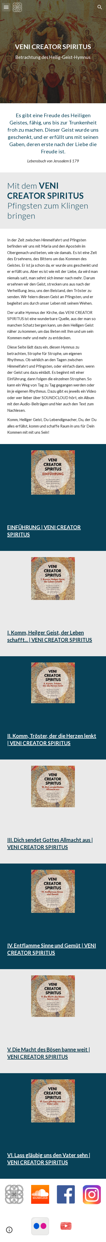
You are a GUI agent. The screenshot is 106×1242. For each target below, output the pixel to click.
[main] (53, 51)
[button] (6, 7)
